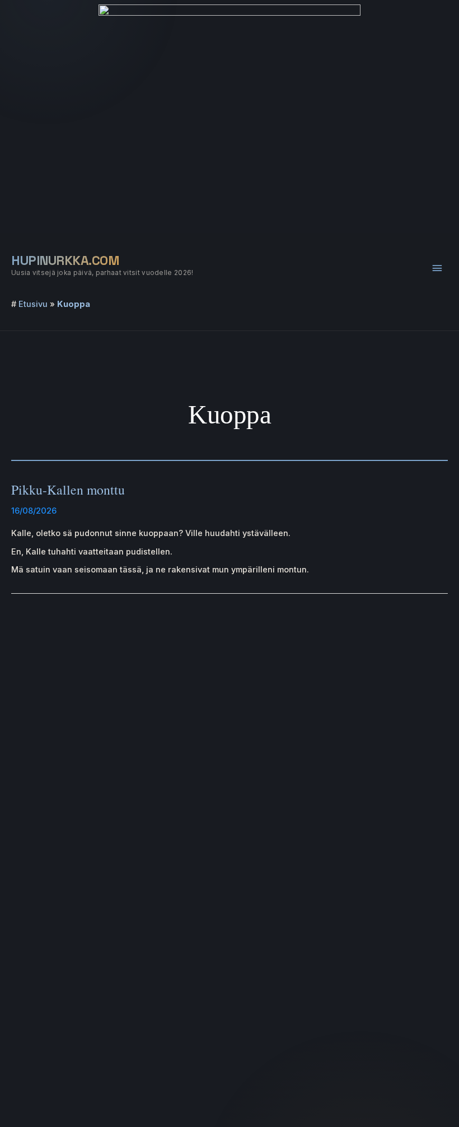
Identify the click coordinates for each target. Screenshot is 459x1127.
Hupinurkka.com (65, 260)
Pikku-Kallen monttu (68, 490)
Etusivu (33, 304)
